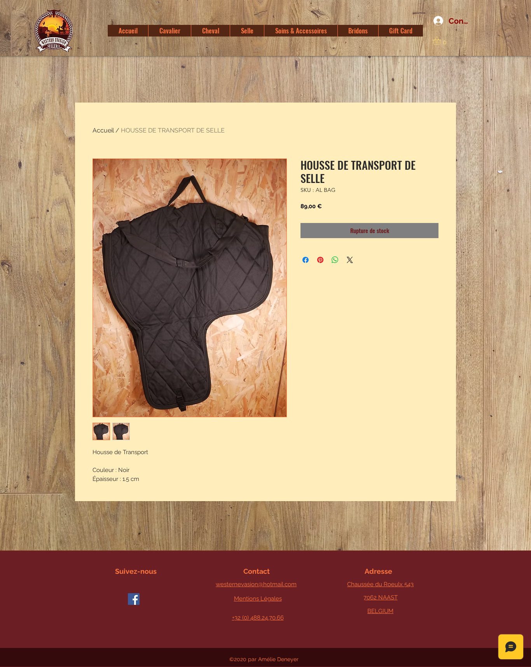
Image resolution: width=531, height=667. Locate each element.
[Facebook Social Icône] (134, 599)
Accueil (103, 130)
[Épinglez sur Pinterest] (320, 260)
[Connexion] (435, 21)
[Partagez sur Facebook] (305, 260)
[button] (442, 41)
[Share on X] (350, 260)
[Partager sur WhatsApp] (335, 260)
